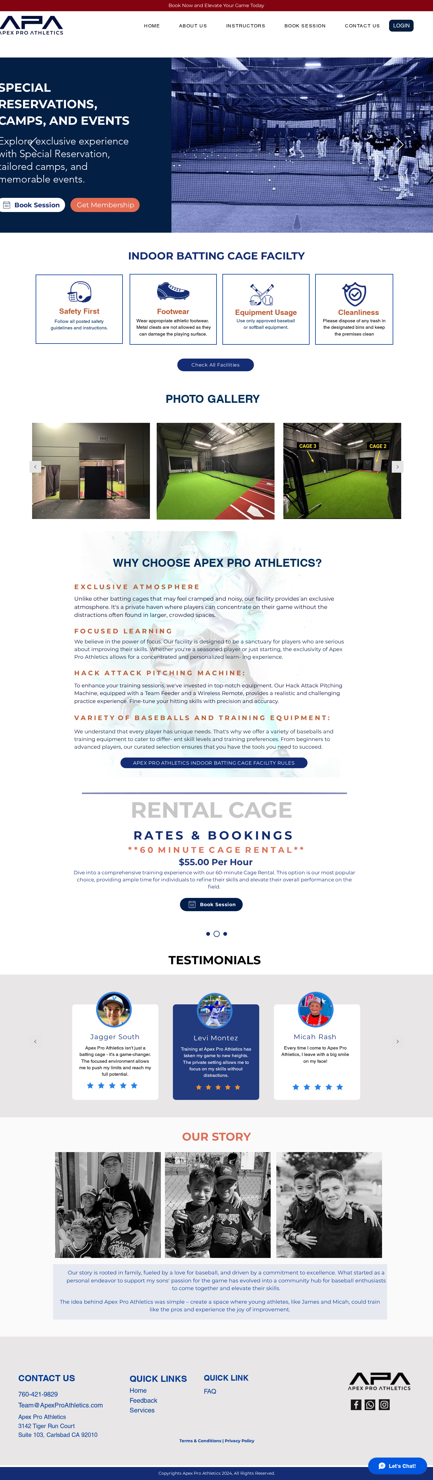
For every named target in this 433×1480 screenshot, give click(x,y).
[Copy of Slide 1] (217, 934)
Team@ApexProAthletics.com (60, 1405)
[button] (401, 26)
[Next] (400, 145)
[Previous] (33, 145)
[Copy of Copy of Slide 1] (225, 934)
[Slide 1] (208, 934)
